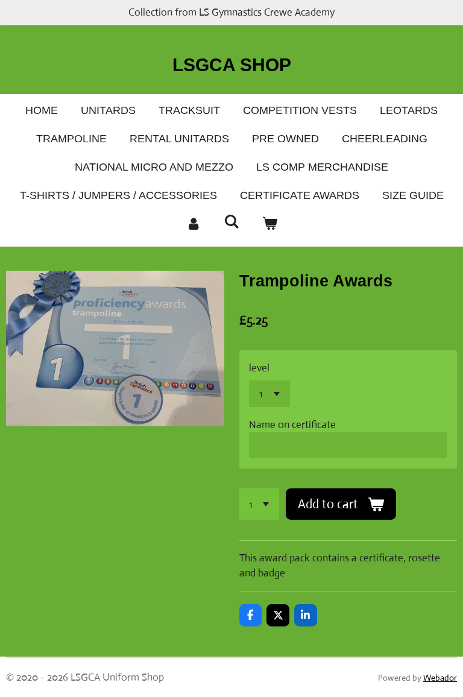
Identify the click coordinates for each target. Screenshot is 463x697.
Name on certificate (292, 424)
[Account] (193, 224)
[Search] (231, 222)
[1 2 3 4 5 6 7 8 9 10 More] (259, 504)
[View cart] (270, 224)
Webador (440, 677)
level (259, 368)
